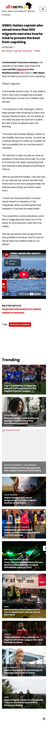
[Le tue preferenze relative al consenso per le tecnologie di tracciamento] (45, 548)
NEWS (37, 50)
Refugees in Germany (20, 324)
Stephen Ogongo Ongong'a (18, 50)
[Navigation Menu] (43, 9)
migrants (21, 69)
